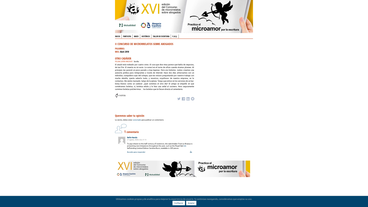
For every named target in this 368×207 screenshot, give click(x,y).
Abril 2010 (124, 51)
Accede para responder (136, 152)
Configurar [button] (178, 203)
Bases (136, 36)
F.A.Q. (174, 36)
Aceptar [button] (191, 203)
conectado (137, 120)
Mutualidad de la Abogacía (128, 25)
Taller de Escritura (161, 36)
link (184, 146)
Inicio (117, 36)
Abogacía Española (151, 25)
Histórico (146, 36)
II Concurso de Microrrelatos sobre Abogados (144, 44)
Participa (127, 36)
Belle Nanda (132, 137)
